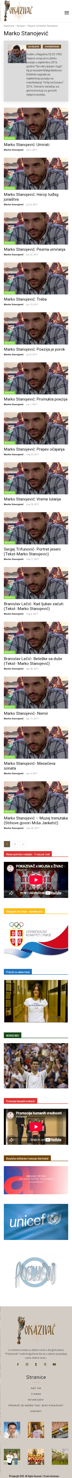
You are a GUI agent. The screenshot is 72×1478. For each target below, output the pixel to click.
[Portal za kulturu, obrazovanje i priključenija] (18, 11)
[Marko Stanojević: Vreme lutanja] (36, 478)
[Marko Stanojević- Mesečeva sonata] (36, 742)
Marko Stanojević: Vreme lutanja (32, 499)
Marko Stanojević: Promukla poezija (35, 399)
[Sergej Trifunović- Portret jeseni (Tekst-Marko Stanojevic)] (36, 528)
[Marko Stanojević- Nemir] (36, 693)
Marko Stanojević (14, 149)
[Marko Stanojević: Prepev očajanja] (36, 428)
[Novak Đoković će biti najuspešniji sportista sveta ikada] (12, 1430)
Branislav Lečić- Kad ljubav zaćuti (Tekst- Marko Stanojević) (34, 606)
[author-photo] (17, 71)
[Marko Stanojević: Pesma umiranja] (36, 228)
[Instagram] (27, 1364)
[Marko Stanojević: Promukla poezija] (36, 378)
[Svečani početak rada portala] (36, 1457)
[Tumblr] (36, 1364)
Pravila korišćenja (51, 1476)
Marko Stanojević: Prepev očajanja (34, 449)
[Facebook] (18, 1364)
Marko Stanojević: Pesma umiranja (34, 249)
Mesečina (9, 138)
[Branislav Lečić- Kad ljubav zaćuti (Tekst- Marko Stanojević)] (36, 583)
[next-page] (23, 844)
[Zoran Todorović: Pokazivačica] (60, 1430)
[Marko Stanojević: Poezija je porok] (36, 328)
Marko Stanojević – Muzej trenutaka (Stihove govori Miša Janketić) (36, 820)
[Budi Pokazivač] (12, 1457)
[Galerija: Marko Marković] (60, 1457)
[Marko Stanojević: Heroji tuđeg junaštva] (36, 174)
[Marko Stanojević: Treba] (36, 278)
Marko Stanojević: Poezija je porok (34, 349)
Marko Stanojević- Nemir (26, 713)
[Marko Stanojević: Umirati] (36, 124)
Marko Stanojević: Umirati (27, 144)
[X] (45, 1364)
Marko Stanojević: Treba (25, 299)
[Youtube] (54, 1364)
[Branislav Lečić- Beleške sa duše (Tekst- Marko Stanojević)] (36, 638)
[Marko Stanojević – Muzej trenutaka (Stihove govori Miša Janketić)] (36, 797)
